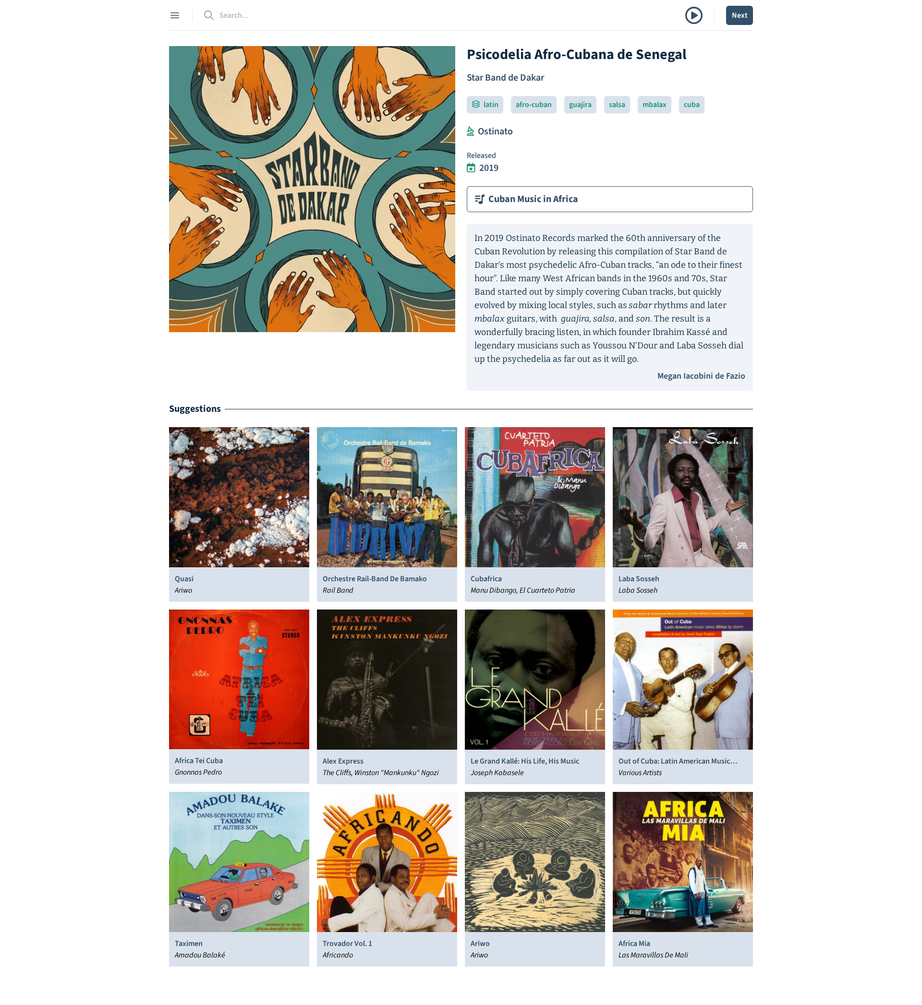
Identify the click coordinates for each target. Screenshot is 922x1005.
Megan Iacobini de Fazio (701, 376)
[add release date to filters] (471, 168)
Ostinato (495, 131)
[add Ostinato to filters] (470, 131)
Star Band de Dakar (505, 77)
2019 (488, 168)
